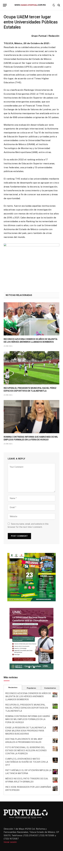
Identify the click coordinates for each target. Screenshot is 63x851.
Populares (31, 688)
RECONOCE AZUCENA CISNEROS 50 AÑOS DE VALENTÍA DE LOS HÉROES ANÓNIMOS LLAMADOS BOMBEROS (28, 696)
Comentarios (50, 688)
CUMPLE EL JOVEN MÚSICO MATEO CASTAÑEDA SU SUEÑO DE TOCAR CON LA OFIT (26, 762)
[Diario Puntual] (31, 5)
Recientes (12, 687)
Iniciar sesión (10, 842)
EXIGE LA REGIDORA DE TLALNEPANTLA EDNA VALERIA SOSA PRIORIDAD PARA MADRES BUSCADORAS (25, 730)
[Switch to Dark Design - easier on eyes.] (54, 5)
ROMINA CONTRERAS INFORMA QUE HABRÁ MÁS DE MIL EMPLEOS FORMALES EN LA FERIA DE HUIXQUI (27, 719)
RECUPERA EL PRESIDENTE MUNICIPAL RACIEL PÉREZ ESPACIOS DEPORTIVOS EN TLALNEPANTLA (26, 708)
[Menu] (5, 5)
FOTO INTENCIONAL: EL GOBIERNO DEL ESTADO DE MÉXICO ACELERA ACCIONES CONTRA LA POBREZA (26, 750)
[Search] (58, 5)
